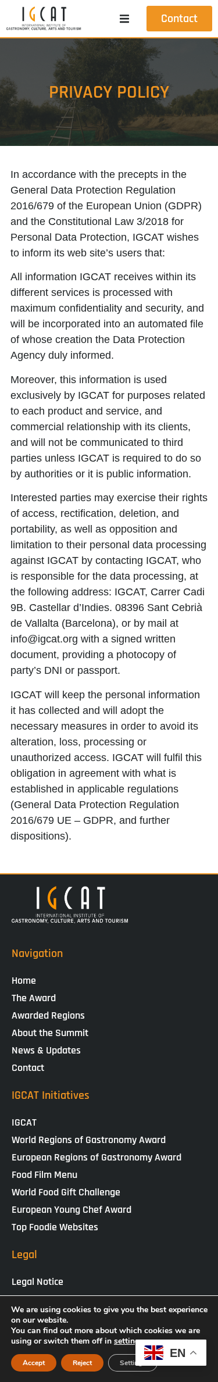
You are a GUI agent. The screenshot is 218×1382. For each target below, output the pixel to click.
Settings (133, 1362)
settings (129, 1341)
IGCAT (24, 1122)
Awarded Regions (48, 1015)
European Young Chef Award (71, 1209)
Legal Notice (37, 1281)
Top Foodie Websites (55, 1227)
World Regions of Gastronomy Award (89, 1140)
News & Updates (46, 1050)
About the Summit (50, 1033)
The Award (34, 998)
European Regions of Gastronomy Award (96, 1157)
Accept (34, 1362)
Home (24, 980)
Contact (28, 1067)
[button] (124, 18)
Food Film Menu (44, 1174)
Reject (82, 1362)
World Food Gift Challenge (66, 1192)
